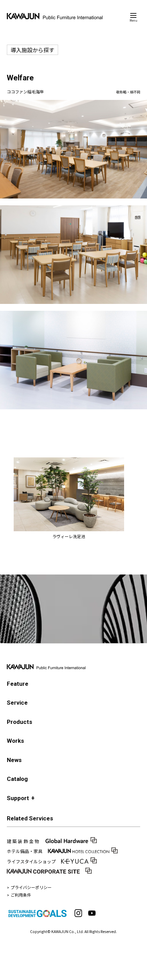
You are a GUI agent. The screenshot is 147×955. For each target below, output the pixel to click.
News (14, 760)
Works (15, 740)
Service (17, 702)
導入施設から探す (32, 50)
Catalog (17, 778)
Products (19, 721)
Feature (17, 683)
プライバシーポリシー (31, 887)
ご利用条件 (21, 895)
